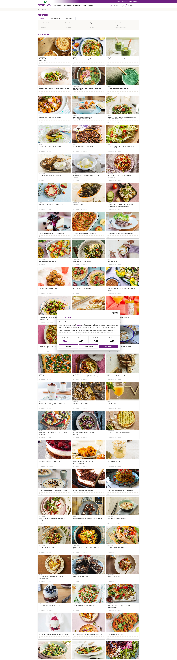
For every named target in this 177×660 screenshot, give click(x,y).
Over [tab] (109, 317)
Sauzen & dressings (120, 27)
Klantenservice (136, 1)
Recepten (90, 5)
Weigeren (68, 346)
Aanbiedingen (67, 5)
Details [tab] (88, 317)
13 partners (78, 325)
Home (39, 9)
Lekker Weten (76, 5)
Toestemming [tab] (67, 317)
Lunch (66, 23)
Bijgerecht (92, 23)
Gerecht (42, 18)
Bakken (116, 23)
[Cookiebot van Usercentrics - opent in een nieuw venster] (112, 313)
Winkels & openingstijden (127, 1)
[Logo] (45, 3)
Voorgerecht (68, 27)
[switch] (81, 341)
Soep (91, 25)
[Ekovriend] (119, 1)
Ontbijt (116, 25)
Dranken (42, 25)
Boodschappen (57, 5)
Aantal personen (54, 18)
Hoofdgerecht (44, 23)
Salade (42, 27)
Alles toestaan (108, 346)
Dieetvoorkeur (68, 18)
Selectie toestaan (88, 346)
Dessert (92, 27)
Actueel (84, 5)
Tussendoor (68, 25)
